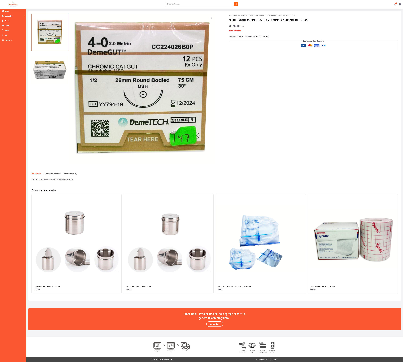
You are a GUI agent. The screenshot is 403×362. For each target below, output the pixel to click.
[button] (211, 18)
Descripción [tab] (36, 173)
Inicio (231, 15)
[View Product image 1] (49, 32)
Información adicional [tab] (52, 173)
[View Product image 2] (49, 70)
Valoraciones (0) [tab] (70, 173)
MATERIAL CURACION (241, 15)
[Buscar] (236, 4)
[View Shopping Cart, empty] (394, 4)
